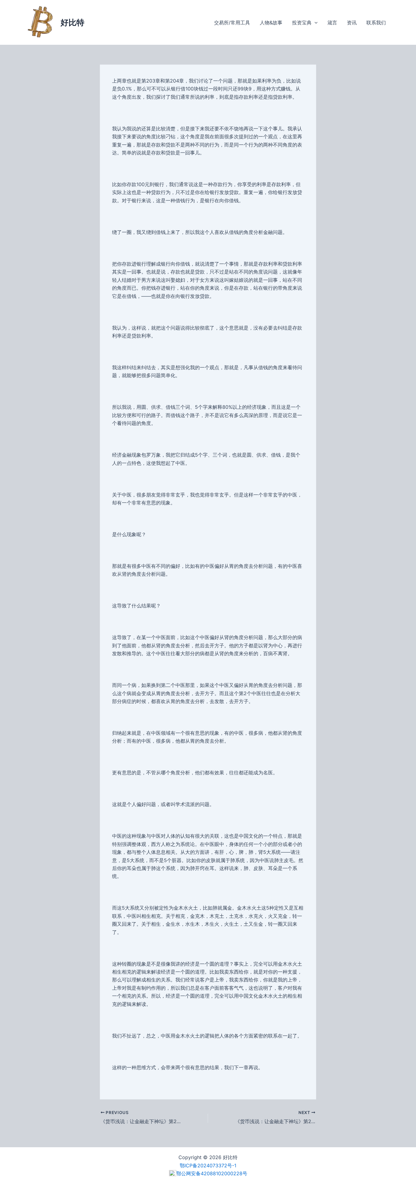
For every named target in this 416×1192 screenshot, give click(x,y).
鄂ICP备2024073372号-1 (208, 1165)
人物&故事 (271, 22)
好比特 (72, 22)
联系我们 (376, 22)
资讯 (352, 22)
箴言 (332, 22)
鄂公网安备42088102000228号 (211, 1173)
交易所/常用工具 (232, 22)
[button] (315, 22)
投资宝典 (302, 22)
